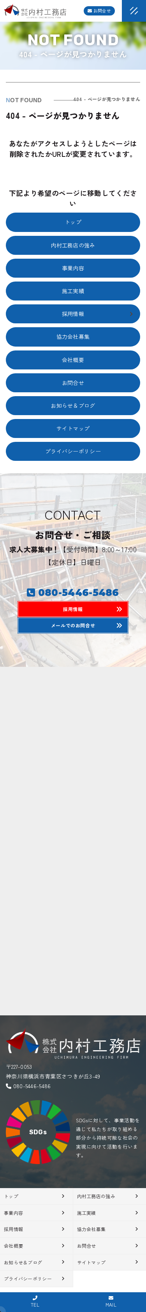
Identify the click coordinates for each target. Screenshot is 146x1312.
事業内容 (73, 268)
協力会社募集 (73, 336)
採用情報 (13, 1229)
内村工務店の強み (73, 245)
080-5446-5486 (32, 1086)
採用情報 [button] (73, 314)
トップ (73, 222)
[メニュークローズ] (124, 11)
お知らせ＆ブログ (73, 405)
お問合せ (101, 10)
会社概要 (73, 360)
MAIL (111, 1304)
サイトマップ (73, 428)
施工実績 (73, 291)
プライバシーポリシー (73, 451)
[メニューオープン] (122, 9)
